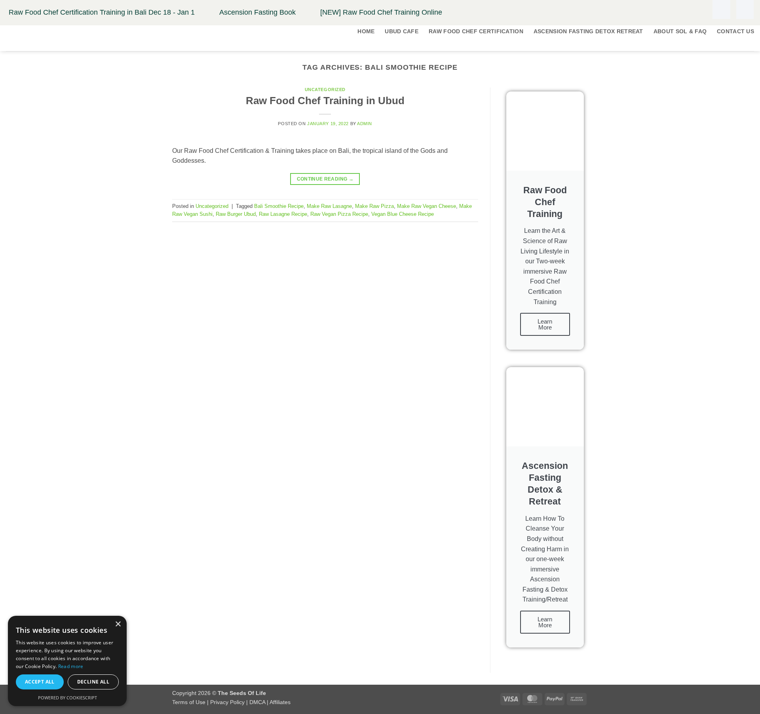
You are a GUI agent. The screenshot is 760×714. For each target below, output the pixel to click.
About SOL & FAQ (680, 31)
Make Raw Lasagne (329, 206)
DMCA (257, 702)
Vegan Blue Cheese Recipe (402, 214)
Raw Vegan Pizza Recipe (339, 214)
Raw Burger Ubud (236, 214)
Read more (71, 666)
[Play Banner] (745, 9)
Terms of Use (188, 702)
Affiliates (280, 702)
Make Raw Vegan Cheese (426, 206)
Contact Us (735, 31)
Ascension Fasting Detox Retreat (588, 31)
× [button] (118, 624)
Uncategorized (325, 89)
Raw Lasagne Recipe (283, 214)
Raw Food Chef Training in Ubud (325, 100)
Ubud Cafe (401, 31)
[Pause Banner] (721, 9)
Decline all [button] (93, 681)
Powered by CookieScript (67, 698)
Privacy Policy (227, 702)
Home (365, 31)
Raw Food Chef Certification (476, 31)
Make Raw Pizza (374, 206)
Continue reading (325, 179)
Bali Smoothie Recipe (279, 206)
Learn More (545, 324)
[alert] (67, 661)
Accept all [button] (40, 681)
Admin (364, 123)
